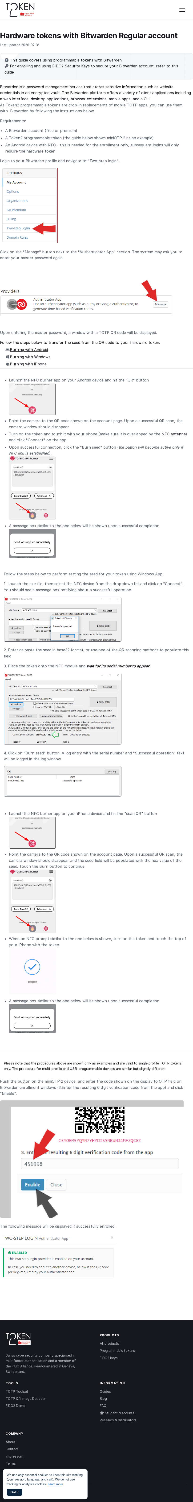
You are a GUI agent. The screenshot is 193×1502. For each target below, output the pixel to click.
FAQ (103, 1406)
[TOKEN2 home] (20, 10)
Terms (11, 1463)
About (11, 1442)
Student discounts (119, 1413)
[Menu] (182, 10)
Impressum (14, 1456)
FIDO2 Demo (15, 1406)
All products (109, 1343)
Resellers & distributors (118, 1420)
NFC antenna (173, 434)
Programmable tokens (117, 1351)
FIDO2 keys (109, 1358)
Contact (12, 1449)
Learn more (55, 1484)
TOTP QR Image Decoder (26, 1399)
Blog (103, 1399)
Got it (15, 1492)
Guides (105, 1391)
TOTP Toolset (17, 1391)
